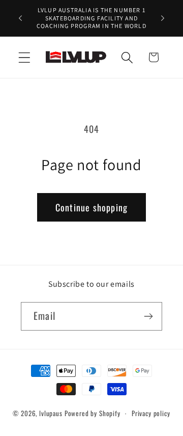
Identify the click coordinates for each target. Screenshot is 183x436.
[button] (24, 57)
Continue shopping (91, 207)
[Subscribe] (148, 316)
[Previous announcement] (20, 18)
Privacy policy (151, 413)
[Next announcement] (162, 18)
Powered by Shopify (92, 413)
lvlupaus (51, 413)
